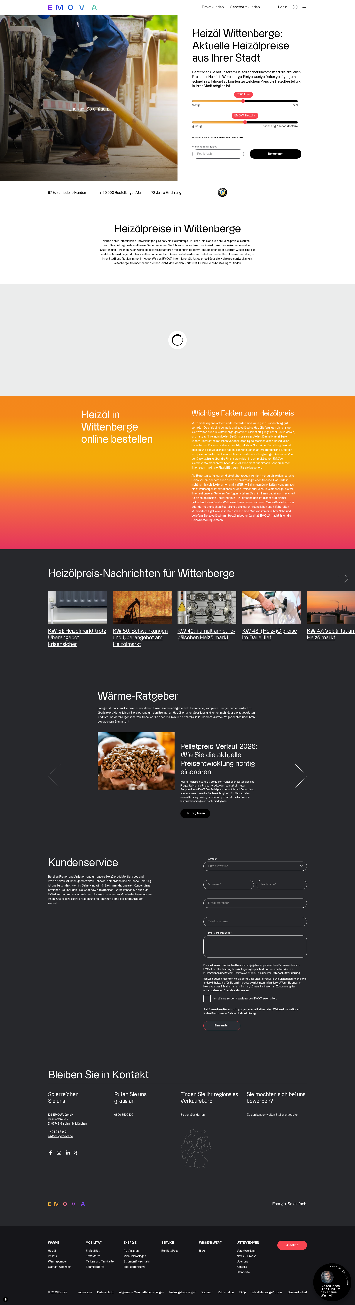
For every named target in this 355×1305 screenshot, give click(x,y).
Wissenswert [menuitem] (210, 1242)
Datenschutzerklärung (286, 973)
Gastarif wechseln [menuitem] (59, 1267)
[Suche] (295, 8)
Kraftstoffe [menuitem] (93, 1256)
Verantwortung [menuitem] (246, 1251)
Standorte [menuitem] (243, 1272)
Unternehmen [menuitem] (248, 1242)
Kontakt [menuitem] (242, 1267)
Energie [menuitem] (130, 1242)
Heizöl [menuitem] (52, 1251)
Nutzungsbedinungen (182, 1292)
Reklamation (226, 1292)
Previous (338, 578)
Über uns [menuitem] (242, 1261)
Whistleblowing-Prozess (267, 1292)
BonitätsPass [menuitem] (169, 1251)
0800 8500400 (123, 1115)
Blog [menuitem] (202, 1251)
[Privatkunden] (72, 7)
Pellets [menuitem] (52, 1256)
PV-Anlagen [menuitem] (131, 1251)
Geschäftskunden (245, 7)
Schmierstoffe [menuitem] (95, 1267)
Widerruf (292, 1245)
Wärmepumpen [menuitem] (57, 1261)
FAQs (242, 1292)
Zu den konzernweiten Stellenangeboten (272, 1115)
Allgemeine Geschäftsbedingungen (141, 1292)
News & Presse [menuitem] (246, 1256)
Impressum (85, 1292)
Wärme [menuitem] (53, 1242)
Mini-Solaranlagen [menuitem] (135, 1256)
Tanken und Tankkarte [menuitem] (100, 1261)
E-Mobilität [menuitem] (93, 1251)
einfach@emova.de (60, 1136)
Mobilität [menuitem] (94, 1242)
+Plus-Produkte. (233, 137)
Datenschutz (105, 1292)
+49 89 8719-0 (57, 1132)
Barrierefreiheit (297, 1292)
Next (346, 578)
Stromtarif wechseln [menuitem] (137, 1261)
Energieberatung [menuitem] (134, 1267)
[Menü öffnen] (304, 7)
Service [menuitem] (167, 1242)
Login (282, 7)
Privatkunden (213, 7)
